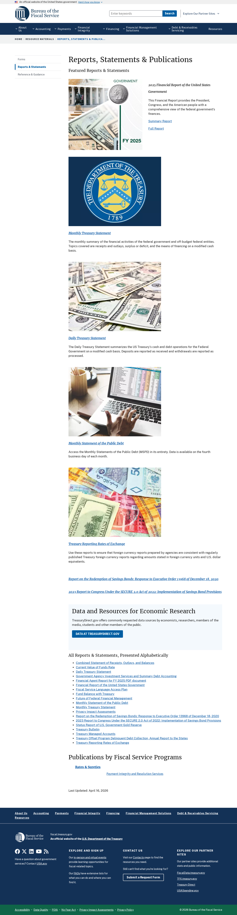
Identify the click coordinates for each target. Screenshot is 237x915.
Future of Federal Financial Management (104, 698)
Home (18, 39)
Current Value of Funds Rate (95, 667)
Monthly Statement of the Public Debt (96, 443)
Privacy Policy (125, 909)
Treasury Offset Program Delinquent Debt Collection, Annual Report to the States (132, 738)
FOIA (55, 909)
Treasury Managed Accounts (95, 734)
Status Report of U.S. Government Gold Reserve (109, 725)
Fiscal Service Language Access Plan (101, 689)
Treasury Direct (186, 884)
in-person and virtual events (90, 857)
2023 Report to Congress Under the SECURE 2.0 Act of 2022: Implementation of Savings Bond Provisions (145, 592)
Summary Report (160, 121)
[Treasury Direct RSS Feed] (46, 852)
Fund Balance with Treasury (95, 694)
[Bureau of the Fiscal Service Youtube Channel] (39, 852)
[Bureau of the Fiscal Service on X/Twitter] (24, 852)
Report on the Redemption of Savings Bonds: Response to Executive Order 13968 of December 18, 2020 (143, 579)
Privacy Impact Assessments (96, 711)
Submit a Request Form (143, 877)
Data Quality (41, 909)
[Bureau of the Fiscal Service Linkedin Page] (31, 852)
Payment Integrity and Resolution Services (134, 774)
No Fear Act (68, 909)
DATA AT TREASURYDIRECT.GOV (97, 634)
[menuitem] (22, 29)
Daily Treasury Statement (87, 338)
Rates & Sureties (88, 767)
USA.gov (42, 863)
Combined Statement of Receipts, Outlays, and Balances (115, 663)
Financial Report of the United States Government (110, 685)
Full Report (156, 128)
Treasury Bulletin (87, 729)
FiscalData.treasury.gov (191, 872)
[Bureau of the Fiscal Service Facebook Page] (17, 852)
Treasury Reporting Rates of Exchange (97, 544)
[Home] (39, 13)
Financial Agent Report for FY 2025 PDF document (111, 680)
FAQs (77, 873)
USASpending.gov (188, 890)
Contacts (138, 857)
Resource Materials (40, 39)
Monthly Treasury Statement (90, 233)
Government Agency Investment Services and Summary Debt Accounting (126, 676)
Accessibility (22, 909)
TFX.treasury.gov (187, 878)
